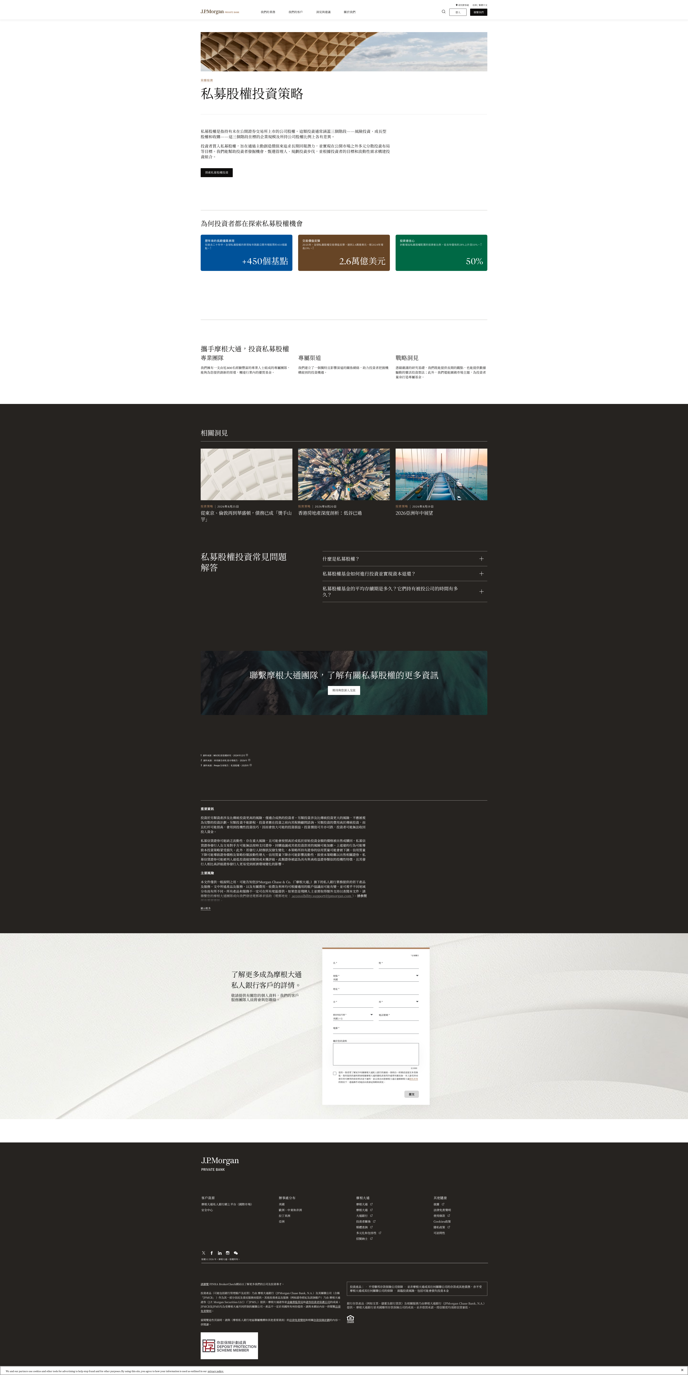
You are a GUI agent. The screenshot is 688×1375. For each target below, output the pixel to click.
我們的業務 (268, 12)
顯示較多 (206, 908)
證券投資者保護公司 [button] (318, 1302)
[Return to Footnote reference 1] (247, 755)
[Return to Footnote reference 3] (250, 765)
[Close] (682, 1370)
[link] (246, 474)
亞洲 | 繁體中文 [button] (479, 5)
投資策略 (207, 506)
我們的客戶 (295, 12)
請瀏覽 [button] (205, 1284)
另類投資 (207, 80)
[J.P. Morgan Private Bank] (220, 12)
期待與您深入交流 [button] (343, 690)
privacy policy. (216, 1371)
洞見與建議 (323, 12)
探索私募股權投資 (216, 172)
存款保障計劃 (322, 1320)
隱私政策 (413, 1078)
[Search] (443, 12)
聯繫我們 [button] (479, 12)
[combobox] (376, 991)
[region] (344, 1370)
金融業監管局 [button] (295, 1302)
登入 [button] (457, 12)
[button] (462, 5)
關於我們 (349, 12)
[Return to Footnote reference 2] (249, 760)
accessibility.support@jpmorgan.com (321, 895)
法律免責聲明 (297, 1320)
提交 (412, 1094)
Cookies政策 (442, 1221)
